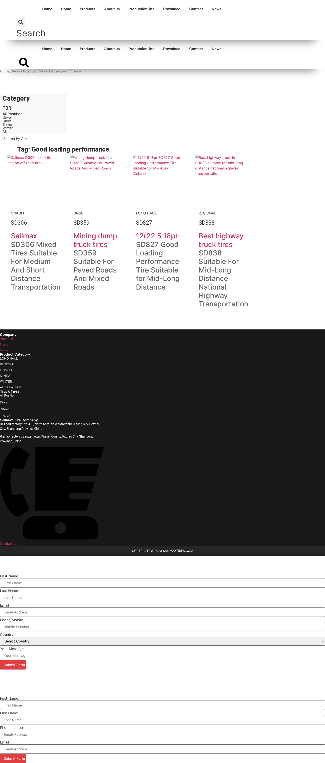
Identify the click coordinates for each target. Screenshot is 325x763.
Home (47, 9)
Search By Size (17, 82)
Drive (7, 117)
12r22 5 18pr (157, 236)
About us (112, 9)
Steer (7, 121)
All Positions (13, 114)
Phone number (12, 727)
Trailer (7, 125)
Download (171, 9)
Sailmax (24, 236)
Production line (141, 9)
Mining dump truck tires (95, 240)
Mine (6, 132)
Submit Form (14, 665)
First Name (9, 576)
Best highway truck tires (221, 240)
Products (87, 9)
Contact (196, 9)
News (216, 9)
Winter (8, 128)
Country (6, 634)
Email (4, 605)
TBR (7, 108)
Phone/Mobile (11, 620)
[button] (31, 29)
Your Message (12, 648)
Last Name (9, 590)
